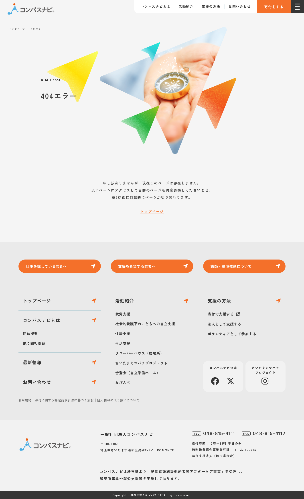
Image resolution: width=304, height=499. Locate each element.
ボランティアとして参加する (232, 333)
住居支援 (122, 333)
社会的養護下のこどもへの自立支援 (145, 323)
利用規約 (25, 400)
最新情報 (32, 362)
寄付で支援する (221, 314)
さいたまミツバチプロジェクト (141, 363)
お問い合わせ (240, 6)
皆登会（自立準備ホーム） (137, 372)
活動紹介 (186, 6)
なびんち (122, 382)
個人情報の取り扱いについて (118, 400)
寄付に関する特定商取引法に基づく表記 (64, 400)
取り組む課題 (34, 343)
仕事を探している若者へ (46, 266)
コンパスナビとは (155, 6)
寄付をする (274, 6)
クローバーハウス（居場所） (139, 353)
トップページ (17, 29)
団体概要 (30, 333)
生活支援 (122, 343)
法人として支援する (224, 324)
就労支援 (122, 314)
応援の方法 (211, 6)
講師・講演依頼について (231, 266)
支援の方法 (219, 300)
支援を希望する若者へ (137, 266)
